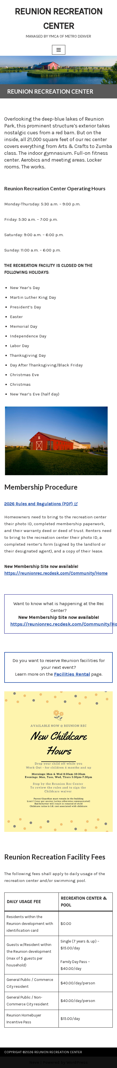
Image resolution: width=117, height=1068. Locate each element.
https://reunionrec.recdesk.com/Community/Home (56, 573)
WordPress (77, 1062)
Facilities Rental (72, 674)
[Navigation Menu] (58, 50)
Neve (34, 1062)
